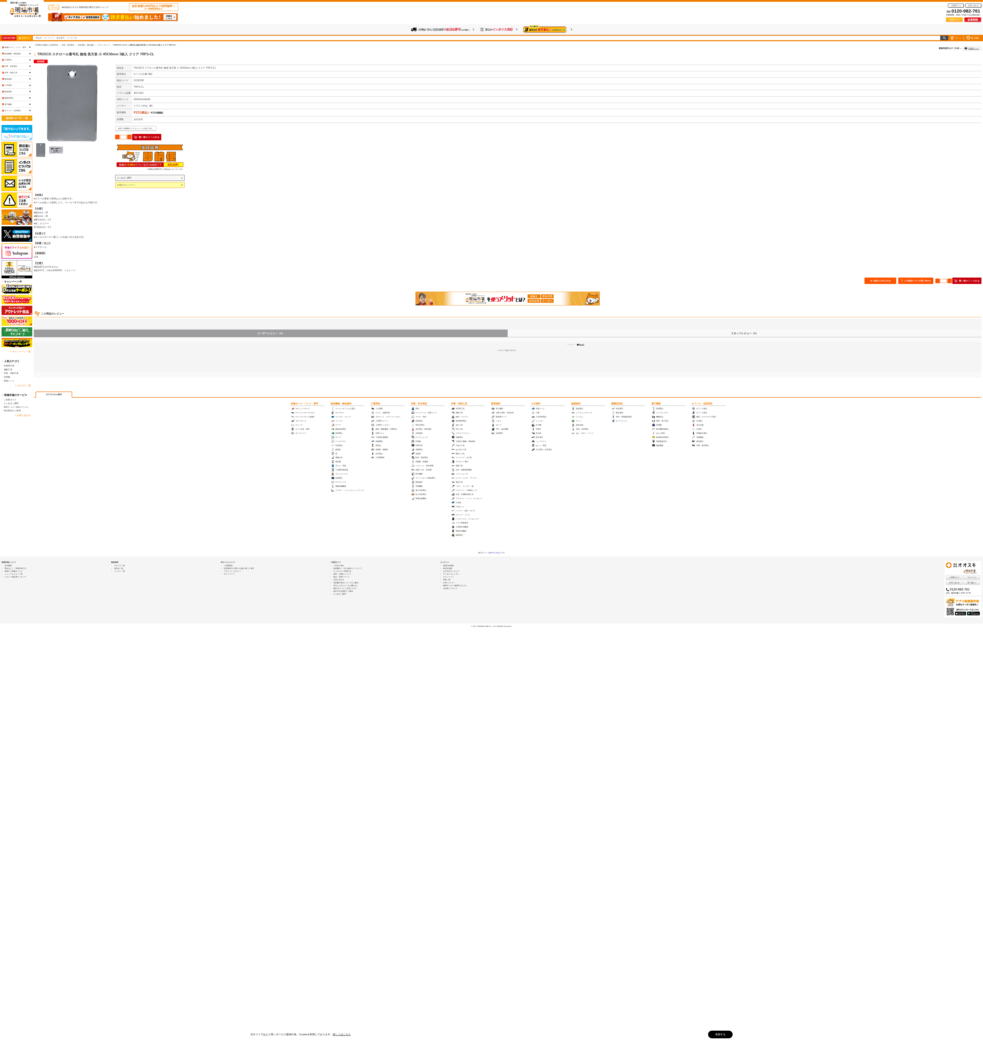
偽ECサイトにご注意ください (345, 588)
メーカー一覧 (119, 571)
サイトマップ (229, 574)
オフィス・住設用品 (702, 403)
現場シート (9, 380)
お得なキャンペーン (126, 185)
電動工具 (8, 369)
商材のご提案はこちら (14, 571)
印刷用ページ (973, 48)
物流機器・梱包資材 (341, 403)
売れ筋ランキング (450, 588)
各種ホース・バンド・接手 (304, 403)
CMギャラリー (449, 583)
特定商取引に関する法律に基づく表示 (239, 568)
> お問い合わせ (23, 415)
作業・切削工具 (459, 403)
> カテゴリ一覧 (23, 385)
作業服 (7, 377)
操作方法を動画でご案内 (343, 591)
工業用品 (375, 403)
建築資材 (576, 403)
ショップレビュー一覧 (14, 574)
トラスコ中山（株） (144, 105)
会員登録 (973, 19)
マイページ (971, 577)
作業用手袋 (9, 365)
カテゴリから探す (54, 394)
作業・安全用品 (419, 403)
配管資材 (495, 403)
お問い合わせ (973, 5)
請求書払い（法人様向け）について (347, 568)
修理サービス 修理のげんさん (455, 585)
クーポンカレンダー (451, 574)
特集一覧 (446, 579)
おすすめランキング (451, 571)
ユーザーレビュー (270, 333)
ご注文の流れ (338, 565)
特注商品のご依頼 (12, 410)
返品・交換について (341, 577)
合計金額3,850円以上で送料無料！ (153, 7)
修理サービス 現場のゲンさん (16, 407)
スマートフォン (494, 553)
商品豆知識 (447, 568)
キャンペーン (448, 577)
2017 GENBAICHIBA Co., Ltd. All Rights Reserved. (492, 626)
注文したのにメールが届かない (345, 585)
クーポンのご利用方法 (342, 571)
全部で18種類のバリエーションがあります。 (136, 128)
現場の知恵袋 (448, 565)
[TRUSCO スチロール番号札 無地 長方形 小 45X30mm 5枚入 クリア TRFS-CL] (72, 103)
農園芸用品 (617, 403)
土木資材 (535, 403)
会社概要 (8, 565)
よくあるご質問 (124, 177)
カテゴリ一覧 (8, 38)
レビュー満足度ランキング (15, 577)
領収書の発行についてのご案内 (345, 583)
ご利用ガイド (955, 5)
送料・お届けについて (342, 574)
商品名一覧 (118, 568)
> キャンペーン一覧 (20, 351)
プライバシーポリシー (233, 571)
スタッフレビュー (744, 333)
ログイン (954, 19)
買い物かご (971, 583)
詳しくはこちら (342, 1034)
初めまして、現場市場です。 (16, 568)
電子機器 (656, 403)
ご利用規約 (228, 565)
